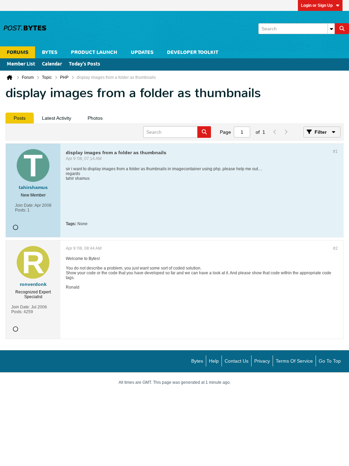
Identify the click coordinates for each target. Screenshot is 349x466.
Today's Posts (84, 64)
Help (214, 361)
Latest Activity (56, 118)
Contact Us (236, 361)
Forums (17, 52)
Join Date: (24, 205)
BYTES (49, 52)
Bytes (197, 361)
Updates (142, 52)
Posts (20, 118)
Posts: (20, 210)
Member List (21, 64)
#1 (335, 151)
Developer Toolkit (192, 52)
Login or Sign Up (317, 5)
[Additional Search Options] (331, 28)
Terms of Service (294, 361)
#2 (335, 248)
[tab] (19, 118)
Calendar (52, 64)
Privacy (262, 361)
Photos (95, 118)
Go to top (330, 361)
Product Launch (94, 52)
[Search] (342, 28)
